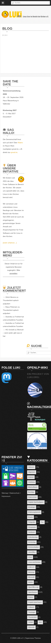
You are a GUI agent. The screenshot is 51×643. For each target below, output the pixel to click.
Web (40, 622)
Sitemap (5, 493)
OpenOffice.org (33, 587)
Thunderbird (32, 617)
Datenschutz (14, 493)
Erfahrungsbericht (34, 512)
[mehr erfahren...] (10, 243)
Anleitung (31, 482)
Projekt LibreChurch (35, 602)
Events (30, 517)
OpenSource (32, 592)
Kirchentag (32, 542)
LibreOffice (32, 552)
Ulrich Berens (10, 297)
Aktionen (31, 467)
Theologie (31, 612)
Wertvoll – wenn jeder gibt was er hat (13, 333)
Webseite (31, 627)
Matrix (20, 143)
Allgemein (31, 472)
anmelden (13, 273)
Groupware (32, 527)
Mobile (30, 582)
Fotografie (31, 522)
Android (31, 477)
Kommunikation (33, 547)
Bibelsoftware (32, 487)
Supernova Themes (33, 638)
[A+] (6, 35)
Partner (30, 597)
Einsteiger (31, 507)
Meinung (31, 572)
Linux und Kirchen (34, 562)
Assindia (8, 317)
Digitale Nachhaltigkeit (35, 502)
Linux (30, 557)
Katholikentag (33, 537)
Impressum (6, 496)
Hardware (31, 532)
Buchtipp (31, 492)
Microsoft (31, 577)
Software (31, 607)
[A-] (3, 35)
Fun (42, 522)
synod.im (13, 152)
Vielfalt (30, 622)
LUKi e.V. (31, 567)
